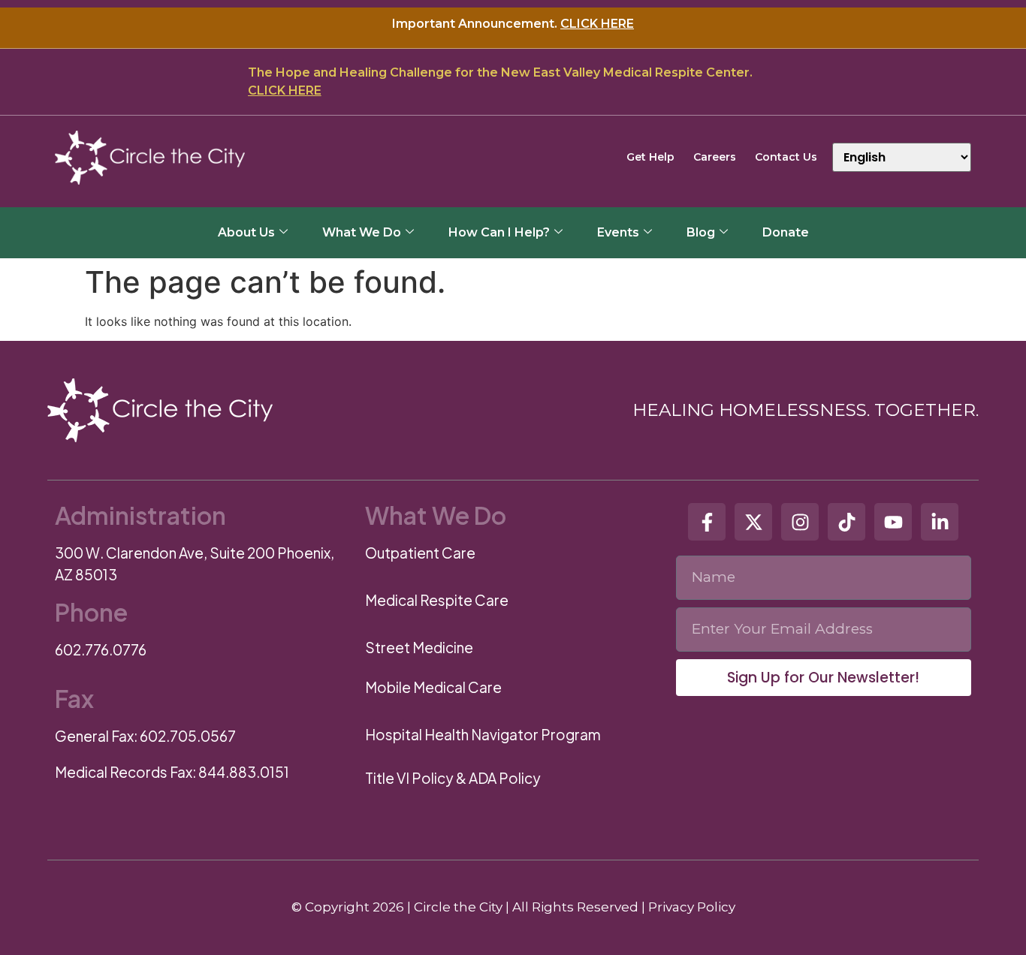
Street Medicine (419, 647)
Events (618, 232)
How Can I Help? (499, 232)
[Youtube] (893, 522)
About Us (246, 232)
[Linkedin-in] (939, 522)
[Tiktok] (846, 522)
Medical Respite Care (436, 600)
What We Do (361, 232)
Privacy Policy (691, 906)
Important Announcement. (513, 24)
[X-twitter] (753, 522)
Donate (785, 232)
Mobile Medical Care (433, 687)
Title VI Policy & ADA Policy (453, 778)
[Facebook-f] (707, 522)
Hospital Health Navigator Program (483, 734)
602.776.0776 (100, 649)
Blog (701, 232)
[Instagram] (800, 522)
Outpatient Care (420, 553)
